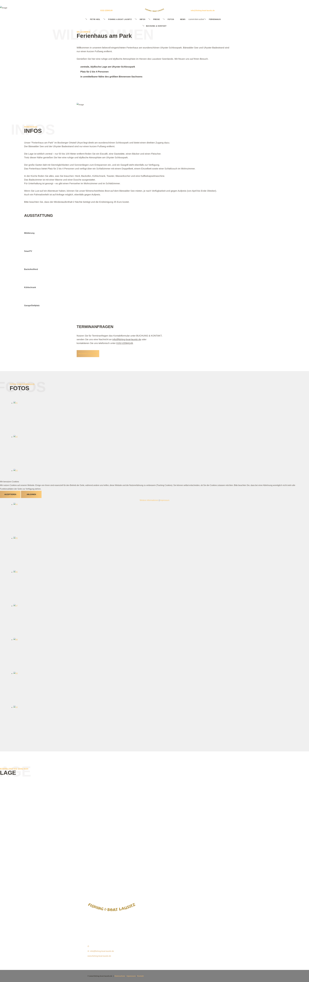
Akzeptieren (10, 494)
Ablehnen (31, 494)
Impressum (164, 500)
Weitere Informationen (149, 500)
